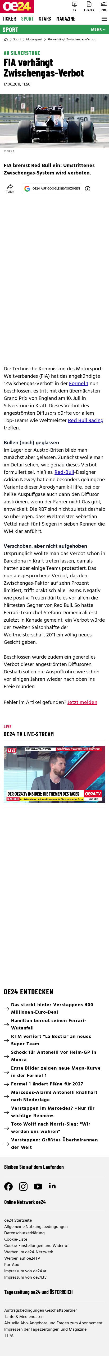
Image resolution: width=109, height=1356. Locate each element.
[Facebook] (8, 1186)
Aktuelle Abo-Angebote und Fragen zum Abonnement (53, 1323)
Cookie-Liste (15, 1239)
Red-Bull (64, 472)
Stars (45, 18)
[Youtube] (38, 1186)
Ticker (9, 18)
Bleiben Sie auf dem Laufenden (34, 1167)
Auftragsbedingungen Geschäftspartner (40, 1310)
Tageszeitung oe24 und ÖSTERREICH (38, 1292)
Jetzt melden (82, 702)
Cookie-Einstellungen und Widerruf (36, 1245)
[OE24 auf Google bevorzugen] (87, 189)
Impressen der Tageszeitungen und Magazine (45, 1329)
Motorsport (34, 39)
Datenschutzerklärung (24, 1233)
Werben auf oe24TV (22, 1258)
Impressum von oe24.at (25, 1271)
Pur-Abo (11, 1264)
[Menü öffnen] (103, 18)
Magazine (65, 18)
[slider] (31, 794)
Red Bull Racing (85, 421)
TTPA (8, 1336)
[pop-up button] (88, 794)
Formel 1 (78, 384)
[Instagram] (23, 1186)
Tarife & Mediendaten (24, 1317)
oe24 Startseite (18, 1220)
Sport (27, 18)
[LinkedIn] (53, 1186)
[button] (55, 775)
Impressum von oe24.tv (25, 1277)
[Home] (6, 39)
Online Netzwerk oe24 (25, 1202)
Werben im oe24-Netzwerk (28, 1252)
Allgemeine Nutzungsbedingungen (36, 1226)
